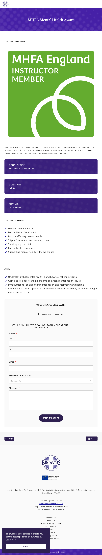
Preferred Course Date (20, 375)
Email (12, 362)
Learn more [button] (11, 540)
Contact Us (51, 532)
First (10, 339)
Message (14, 388)
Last (10, 349)
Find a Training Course (51, 523)
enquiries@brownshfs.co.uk (51, 503)
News (51, 529)
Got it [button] (25, 547)
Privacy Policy (51, 535)
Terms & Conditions (50, 538)
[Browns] (5, 3)
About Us (51, 520)
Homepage (51, 517)
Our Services (51, 526)
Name (13, 333)
